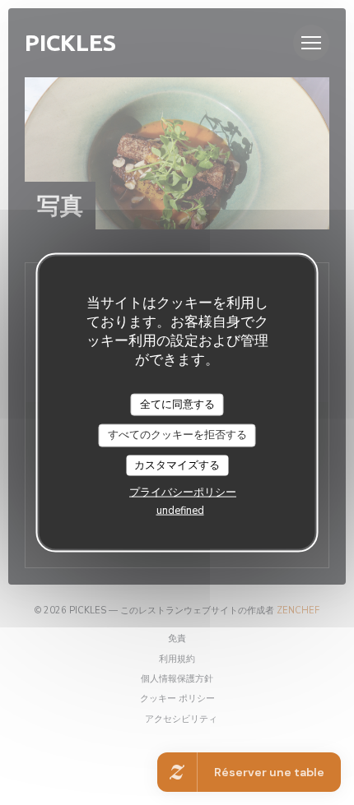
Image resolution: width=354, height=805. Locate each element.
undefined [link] (180, 510)
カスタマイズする (177, 464)
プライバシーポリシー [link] (182, 492)
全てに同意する (177, 403)
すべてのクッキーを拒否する (177, 435)
